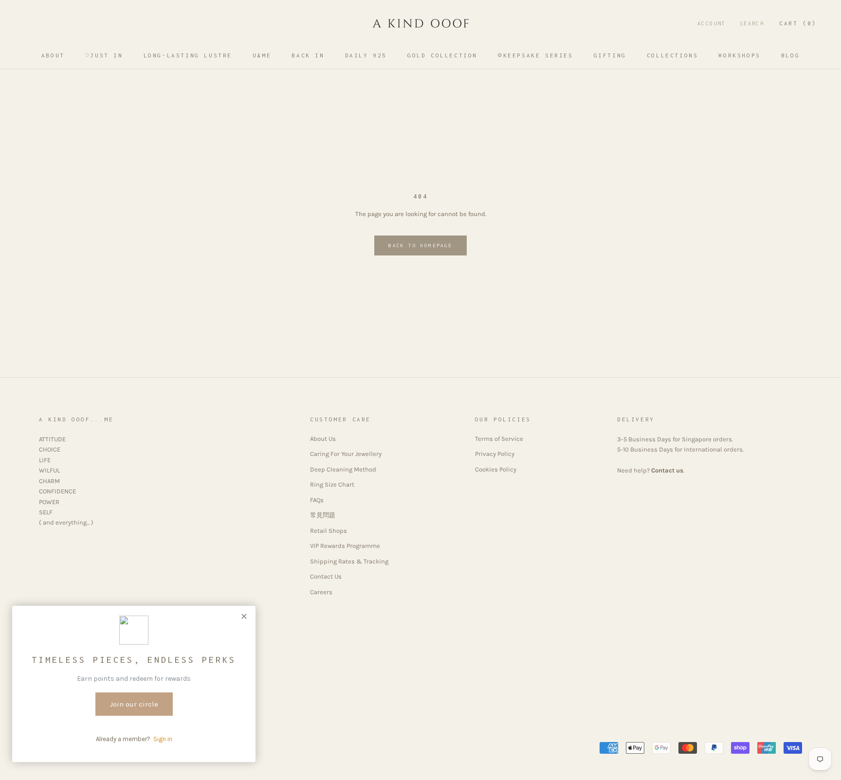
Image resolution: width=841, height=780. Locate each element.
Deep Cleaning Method (343, 469)
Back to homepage (420, 245)
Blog (790, 55)
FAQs (317, 500)
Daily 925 (366, 55)
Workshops (739, 55)
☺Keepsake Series (535, 55)
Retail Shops (328, 530)
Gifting (610, 55)
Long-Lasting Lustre (188, 55)
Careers (321, 592)
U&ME (262, 55)
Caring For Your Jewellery (346, 453)
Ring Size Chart (332, 484)
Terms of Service (499, 438)
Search (752, 23)
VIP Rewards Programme (345, 545)
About (53, 55)
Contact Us (326, 576)
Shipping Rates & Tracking (349, 561)
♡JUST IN (104, 55)
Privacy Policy (494, 453)
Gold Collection (442, 55)
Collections (672, 55)
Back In (308, 55)
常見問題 (322, 515)
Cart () (798, 23)
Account (711, 23)
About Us (323, 438)
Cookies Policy (495, 469)
